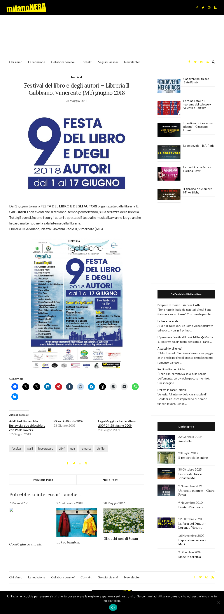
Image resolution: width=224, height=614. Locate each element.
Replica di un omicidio (171, 369)
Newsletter (132, 62)
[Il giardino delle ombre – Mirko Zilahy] (169, 194)
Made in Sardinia (189, 557)
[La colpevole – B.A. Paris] (169, 152)
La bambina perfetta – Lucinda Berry (197, 169)
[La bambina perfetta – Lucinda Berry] (169, 174)
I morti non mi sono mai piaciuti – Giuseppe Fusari (198, 126)
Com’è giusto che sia (25, 544)
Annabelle (185, 441)
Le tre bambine (68, 542)
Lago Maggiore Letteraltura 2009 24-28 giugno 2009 (117, 423)
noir (72, 448)
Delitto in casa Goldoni (172, 390)
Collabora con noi (63, 62)
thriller (101, 448)
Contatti (86, 62)
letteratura (45, 448)
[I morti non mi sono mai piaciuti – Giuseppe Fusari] (169, 130)
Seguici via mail (108, 62)
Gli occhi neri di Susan (120, 538)
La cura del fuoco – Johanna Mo (191, 476)
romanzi (86, 448)
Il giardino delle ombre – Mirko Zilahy (198, 190)
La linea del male (168, 321)
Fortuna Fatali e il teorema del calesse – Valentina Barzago (197, 104)
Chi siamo (15, 62)
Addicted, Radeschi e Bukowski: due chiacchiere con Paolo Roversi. (27, 425)
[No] (218, 602)
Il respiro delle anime (193, 458)
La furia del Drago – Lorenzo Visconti (192, 525)
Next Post (110, 479)
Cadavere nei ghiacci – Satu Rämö (197, 80)
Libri (62, 448)
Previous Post (43, 479)
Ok (113, 607)
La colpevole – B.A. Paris (198, 145)
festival (76, 77)
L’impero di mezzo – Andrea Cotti (179, 305)
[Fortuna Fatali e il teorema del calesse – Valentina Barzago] (169, 108)
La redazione (36, 62)
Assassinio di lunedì (170, 348)
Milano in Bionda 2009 (68, 421)
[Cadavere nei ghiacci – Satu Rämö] (169, 85)
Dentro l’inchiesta (190, 507)
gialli (30, 448)
